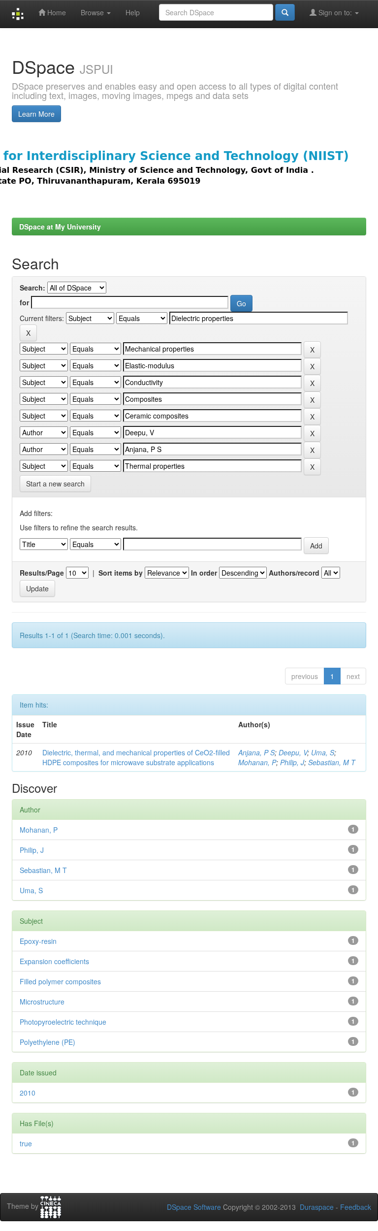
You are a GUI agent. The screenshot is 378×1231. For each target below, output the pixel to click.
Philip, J (292, 762)
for (24, 302)
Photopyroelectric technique (63, 1022)
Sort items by (120, 573)
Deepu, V (293, 752)
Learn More (36, 114)
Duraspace (317, 1207)
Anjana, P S (256, 752)
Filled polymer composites (60, 981)
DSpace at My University (60, 226)
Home (55, 12)
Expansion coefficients (54, 961)
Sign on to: (335, 12)
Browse (93, 12)
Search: (32, 287)
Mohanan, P (257, 762)
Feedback (355, 1207)
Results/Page (42, 573)
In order (204, 573)
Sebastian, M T (331, 762)
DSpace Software (194, 1207)
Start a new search (55, 483)
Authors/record (294, 573)
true (26, 1143)
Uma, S (322, 752)
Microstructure (42, 1001)
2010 (27, 1093)
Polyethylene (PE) (47, 1042)
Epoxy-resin (38, 941)
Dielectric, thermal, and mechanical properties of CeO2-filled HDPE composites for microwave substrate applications (136, 757)
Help (133, 12)
